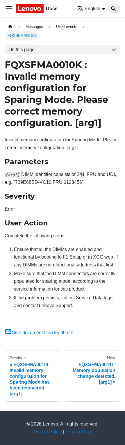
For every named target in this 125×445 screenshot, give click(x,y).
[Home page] (10, 26)
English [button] (92, 8)
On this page (21, 49)
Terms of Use (78, 431)
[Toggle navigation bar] (9, 8)
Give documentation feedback (42, 332)
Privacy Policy (47, 431)
